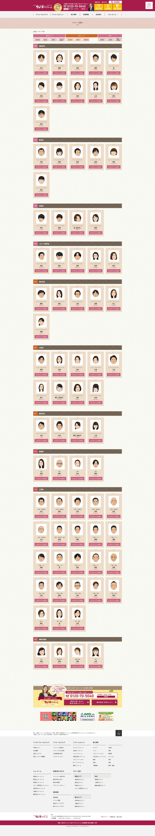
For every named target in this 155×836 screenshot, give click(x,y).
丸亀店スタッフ (79, 803)
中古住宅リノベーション (99, 756)
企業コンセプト (37, 753)
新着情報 (55, 797)
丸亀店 (77, 39)
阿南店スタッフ (79, 785)
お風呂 (110, 747)
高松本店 (70, 39)
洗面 (109, 750)
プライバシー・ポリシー (65, 818)
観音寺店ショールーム (39, 794)
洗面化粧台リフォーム (79, 756)
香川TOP (104, 2)
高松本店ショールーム (39, 788)
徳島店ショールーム (38, 776)
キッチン (95, 747)
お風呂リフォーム (77, 750)
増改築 (110, 753)
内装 (109, 759)
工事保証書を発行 (58, 753)
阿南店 (53, 39)
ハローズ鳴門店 (62, 39)
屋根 (94, 759)
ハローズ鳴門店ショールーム (40, 785)
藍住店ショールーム (38, 779)
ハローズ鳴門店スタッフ (81, 788)
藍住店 (45, 39)
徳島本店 (38, 39)
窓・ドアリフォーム (78, 762)
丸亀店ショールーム (38, 791)
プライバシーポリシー (59, 785)
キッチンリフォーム (78, 747)
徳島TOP (97, 2)
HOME (35, 31)
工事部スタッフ (99, 782)
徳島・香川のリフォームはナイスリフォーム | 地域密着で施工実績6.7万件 (77, 823)
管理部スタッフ (99, 779)
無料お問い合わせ (58, 779)
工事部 (110, 39)
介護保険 (95, 765)
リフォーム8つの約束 (58, 750)
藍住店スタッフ (79, 782)
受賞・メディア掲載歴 (39, 756)
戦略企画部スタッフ (100, 785)
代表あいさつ (36, 747)
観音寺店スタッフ (79, 806)
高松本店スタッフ (79, 800)
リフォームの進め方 (58, 747)
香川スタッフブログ (58, 806)
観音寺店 (86, 39)
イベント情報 (56, 800)
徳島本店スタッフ (79, 779)
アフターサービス (58, 756)
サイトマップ (77, 818)
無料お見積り (56, 782)
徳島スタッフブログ (58, 803)
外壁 (109, 762)
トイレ (94, 750)
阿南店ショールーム (38, 782)
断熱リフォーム (77, 765)
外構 (94, 762)
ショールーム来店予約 (59, 776)
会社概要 (35, 750)
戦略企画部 (118, 39)
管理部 (102, 39)
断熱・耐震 (111, 765)
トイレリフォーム (77, 753)
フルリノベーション (78, 759)
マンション (111, 756)
